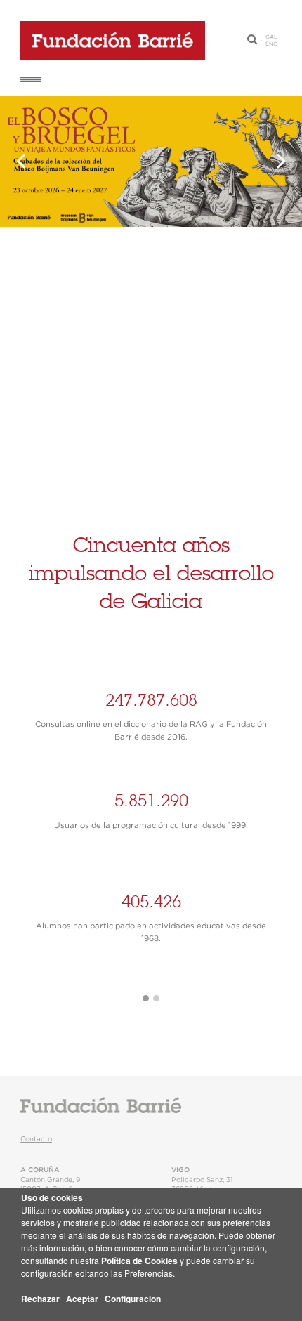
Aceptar (82, 1298)
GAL (271, 37)
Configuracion (133, 1298)
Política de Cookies (139, 1260)
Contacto (36, 1139)
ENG (271, 44)
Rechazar (40, 1298)
